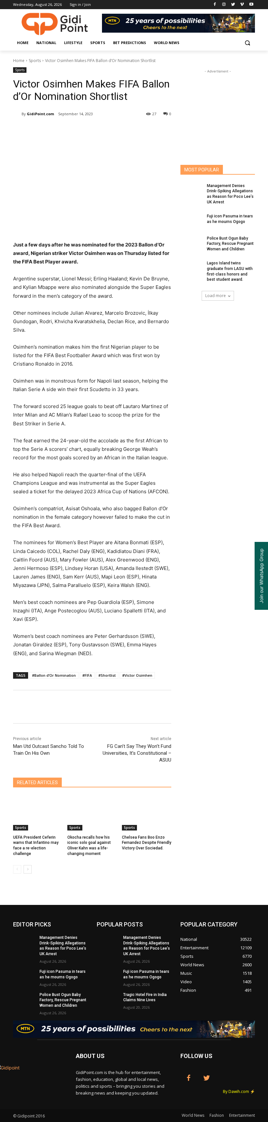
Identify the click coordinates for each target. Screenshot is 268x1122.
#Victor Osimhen (137, 675)
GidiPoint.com (40, 113)
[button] (247, 43)
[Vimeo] (242, 4)
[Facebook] (215, 4)
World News (193, 1115)
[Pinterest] (90, 130)
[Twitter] (233, 4)
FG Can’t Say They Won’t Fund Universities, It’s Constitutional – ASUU (137, 753)
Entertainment (242, 1115)
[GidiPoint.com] (17, 114)
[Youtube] (251, 4)
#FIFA (87, 675)
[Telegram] (135, 130)
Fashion (216, 1115)
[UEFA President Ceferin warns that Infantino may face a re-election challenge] (37, 813)
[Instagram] (224, 4)
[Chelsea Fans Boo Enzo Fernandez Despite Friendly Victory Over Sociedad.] (146, 813)
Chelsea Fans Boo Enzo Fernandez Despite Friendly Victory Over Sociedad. (146, 843)
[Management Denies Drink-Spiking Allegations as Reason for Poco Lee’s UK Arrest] (191, 191)
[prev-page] (17, 869)
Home (19, 60)
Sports (35, 60)
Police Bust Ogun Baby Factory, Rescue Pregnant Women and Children (230, 244)
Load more (215, 295)
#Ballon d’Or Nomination (54, 675)
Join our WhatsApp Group (261, 575)
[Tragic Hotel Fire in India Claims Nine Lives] (108, 1000)
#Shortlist (107, 675)
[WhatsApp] (105, 130)
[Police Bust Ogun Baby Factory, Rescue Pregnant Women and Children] (191, 243)
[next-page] (28, 869)
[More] (151, 130)
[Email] (120, 130)
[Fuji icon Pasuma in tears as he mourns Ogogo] (191, 221)
